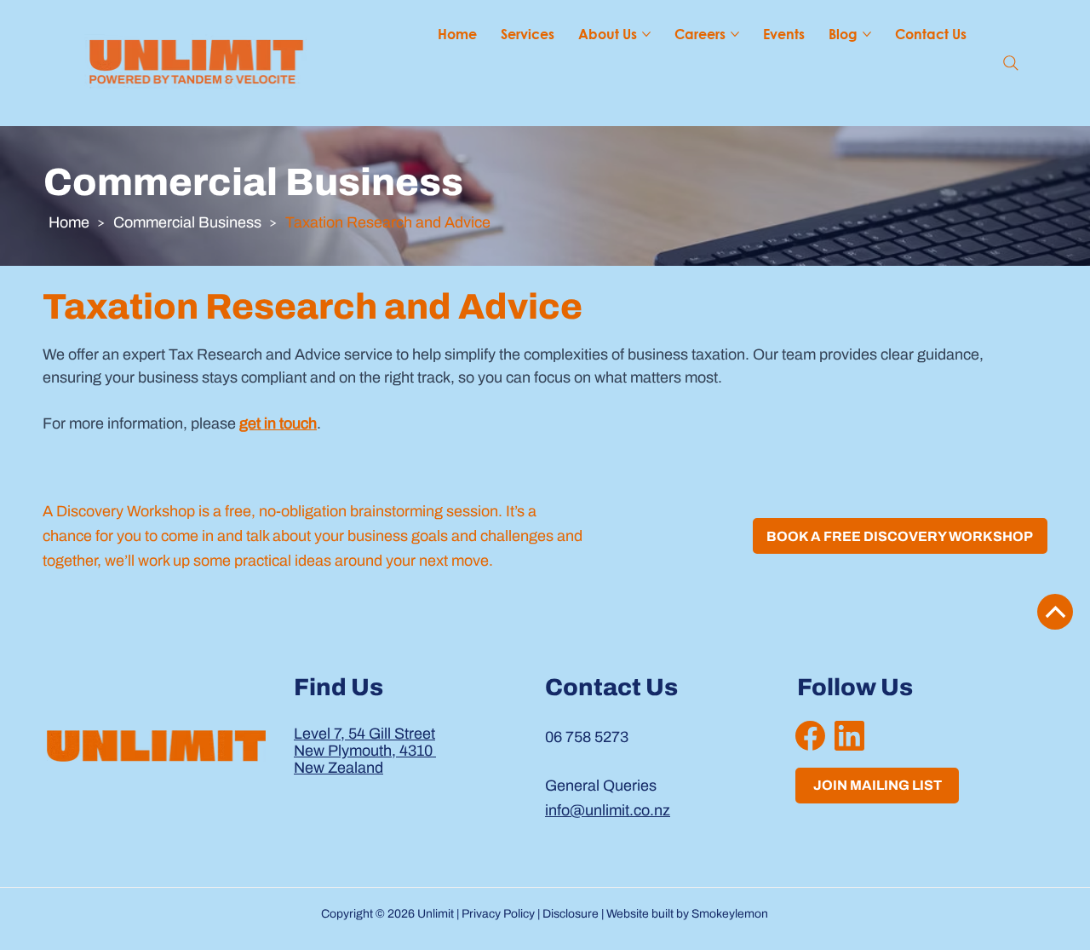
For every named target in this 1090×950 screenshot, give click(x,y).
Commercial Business (187, 222)
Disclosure (570, 913)
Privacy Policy (498, 913)
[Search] (1011, 63)
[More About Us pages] (646, 34)
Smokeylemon (729, 913)
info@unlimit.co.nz (607, 810)
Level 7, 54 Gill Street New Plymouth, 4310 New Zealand (365, 750)
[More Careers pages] (735, 34)
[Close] (1055, 612)
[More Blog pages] (867, 34)
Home (69, 222)
